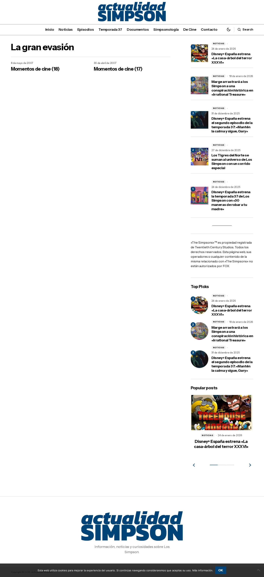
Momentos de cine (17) (118, 69)
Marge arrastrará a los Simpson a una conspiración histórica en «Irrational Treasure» (232, 88)
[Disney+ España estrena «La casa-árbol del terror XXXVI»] (199, 305)
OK (220, 570)
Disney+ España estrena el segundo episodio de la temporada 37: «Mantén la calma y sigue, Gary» (232, 125)
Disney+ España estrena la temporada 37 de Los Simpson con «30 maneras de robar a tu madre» (231, 200)
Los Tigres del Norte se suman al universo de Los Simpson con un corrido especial (231, 161)
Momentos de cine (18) (35, 69)
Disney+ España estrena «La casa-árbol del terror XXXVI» (231, 58)
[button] (229, 29)
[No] (259, 570)
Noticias (219, 43)
